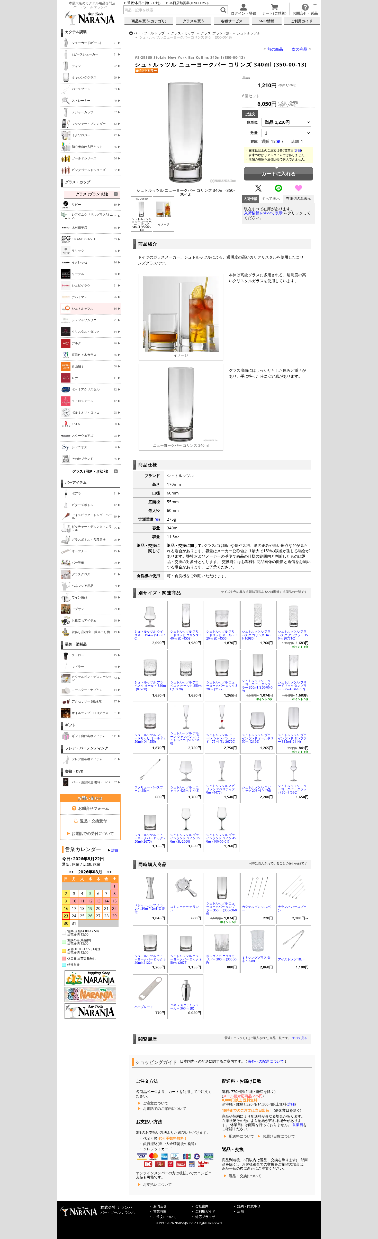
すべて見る (299, 1038)
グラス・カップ (77, 182)
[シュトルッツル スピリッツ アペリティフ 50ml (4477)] (222, 768)
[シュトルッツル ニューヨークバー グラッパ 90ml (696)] (293, 768)
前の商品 (275, 49)
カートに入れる (279, 173)
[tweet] (258, 190)
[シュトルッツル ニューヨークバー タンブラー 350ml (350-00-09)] (257, 663)
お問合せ (160, 1206)
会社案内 (202, 1206)
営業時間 (160, 1211)
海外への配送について (266, 1061)
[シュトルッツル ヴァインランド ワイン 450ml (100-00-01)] (222, 818)
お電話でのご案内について (164, 1108)
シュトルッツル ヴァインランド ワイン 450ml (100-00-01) (221, 838)
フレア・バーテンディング (86, 748)
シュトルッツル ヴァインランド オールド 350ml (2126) (257, 738)
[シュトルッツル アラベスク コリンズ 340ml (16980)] (257, 614)
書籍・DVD (74, 771)
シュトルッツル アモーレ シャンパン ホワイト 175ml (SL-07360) (185, 738)
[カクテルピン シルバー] (257, 886)
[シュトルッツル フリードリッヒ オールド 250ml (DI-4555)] (150, 716)
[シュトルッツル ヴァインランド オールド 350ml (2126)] (257, 716)
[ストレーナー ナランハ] (186, 886)
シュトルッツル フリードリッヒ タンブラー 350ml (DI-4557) (292, 685)
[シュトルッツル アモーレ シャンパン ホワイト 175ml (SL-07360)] (186, 716)
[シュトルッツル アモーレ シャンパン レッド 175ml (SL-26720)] (222, 716)
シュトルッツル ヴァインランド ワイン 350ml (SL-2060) (185, 838)
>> (109, 872)
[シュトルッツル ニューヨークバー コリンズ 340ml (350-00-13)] (185, 182)
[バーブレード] (150, 988)
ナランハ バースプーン (292, 908)
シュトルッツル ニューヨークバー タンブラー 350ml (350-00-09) (257, 686)
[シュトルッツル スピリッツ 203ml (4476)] (257, 768)
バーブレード (143, 1007)
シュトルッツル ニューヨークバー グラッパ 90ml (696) (292, 789)
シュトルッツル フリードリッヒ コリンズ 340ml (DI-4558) (185, 634)
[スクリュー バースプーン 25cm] (150, 768)
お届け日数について (279, 1136)
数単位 (252, 122)
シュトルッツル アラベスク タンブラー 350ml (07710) (293, 634)
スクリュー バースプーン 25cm (148, 789)
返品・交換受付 (93, 820)
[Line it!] (278, 190)
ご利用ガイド (205, 1211)
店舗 (240, 1211)
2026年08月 (90, 872)
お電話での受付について (90, 833)
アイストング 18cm (291, 959)
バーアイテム (76, 482)
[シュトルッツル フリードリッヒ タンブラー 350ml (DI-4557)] (293, 663)
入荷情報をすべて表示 (263, 213)
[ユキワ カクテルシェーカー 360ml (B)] (186, 988)
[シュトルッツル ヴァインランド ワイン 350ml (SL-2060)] (186, 818)
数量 (254, 132)
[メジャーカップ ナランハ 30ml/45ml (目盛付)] (150, 886)
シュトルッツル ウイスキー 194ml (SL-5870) (149, 634)
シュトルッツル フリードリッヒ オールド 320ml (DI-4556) (221, 634)
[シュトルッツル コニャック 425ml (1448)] (186, 768)
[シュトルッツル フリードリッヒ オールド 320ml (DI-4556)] (222, 614)
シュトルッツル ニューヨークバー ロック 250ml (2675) (150, 838)
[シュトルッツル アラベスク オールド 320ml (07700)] (150, 663)
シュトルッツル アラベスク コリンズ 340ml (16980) (257, 634)
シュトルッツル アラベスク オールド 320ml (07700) (150, 685)
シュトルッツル (248, 33)
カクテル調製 (76, 32)
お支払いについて (157, 1184)
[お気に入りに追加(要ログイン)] (298, 190)
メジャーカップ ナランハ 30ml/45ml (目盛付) (149, 908)
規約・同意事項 (248, 1206)
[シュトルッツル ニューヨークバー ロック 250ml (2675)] (150, 818)
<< (71, 872)
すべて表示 (271, 199)
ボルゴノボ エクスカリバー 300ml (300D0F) (221, 959)
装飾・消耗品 (76, 644)
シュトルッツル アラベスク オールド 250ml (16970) (186, 685)
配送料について (241, 1136)
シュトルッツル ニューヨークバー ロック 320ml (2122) (221, 685)
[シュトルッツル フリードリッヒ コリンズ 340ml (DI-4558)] (186, 614)
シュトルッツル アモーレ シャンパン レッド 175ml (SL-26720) (221, 738)
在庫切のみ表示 (298, 199)
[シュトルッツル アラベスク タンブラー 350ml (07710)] (293, 614)
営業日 (297, 1124)
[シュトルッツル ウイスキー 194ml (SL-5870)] (150, 614)
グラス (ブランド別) (215, 33)
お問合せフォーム (93, 808)
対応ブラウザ (205, 1216)
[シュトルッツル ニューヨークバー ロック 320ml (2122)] (222, 663)
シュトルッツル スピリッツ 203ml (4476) (256, 789)
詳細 (115, 850)
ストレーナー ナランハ (184, 908)
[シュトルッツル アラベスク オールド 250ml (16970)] (186, 663)
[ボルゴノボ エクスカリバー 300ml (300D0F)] (222, 939)
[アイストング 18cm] (293, 939)
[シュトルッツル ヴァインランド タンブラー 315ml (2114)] (293, 716)
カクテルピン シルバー (256, 908)
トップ (149, 33)
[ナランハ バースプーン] (293, 886)
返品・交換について (245, 1176)
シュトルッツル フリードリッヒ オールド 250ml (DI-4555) (150, 738)
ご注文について (155, 1103)
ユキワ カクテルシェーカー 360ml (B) (184, 1007)
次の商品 (300, 49)
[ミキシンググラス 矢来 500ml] (257, 939)
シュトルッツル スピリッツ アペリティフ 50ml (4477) (221, 789)
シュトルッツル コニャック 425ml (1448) (184, 789)
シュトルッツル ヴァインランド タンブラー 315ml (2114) (292, 738)
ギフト (70, 725)
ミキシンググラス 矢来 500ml (256, 959)
